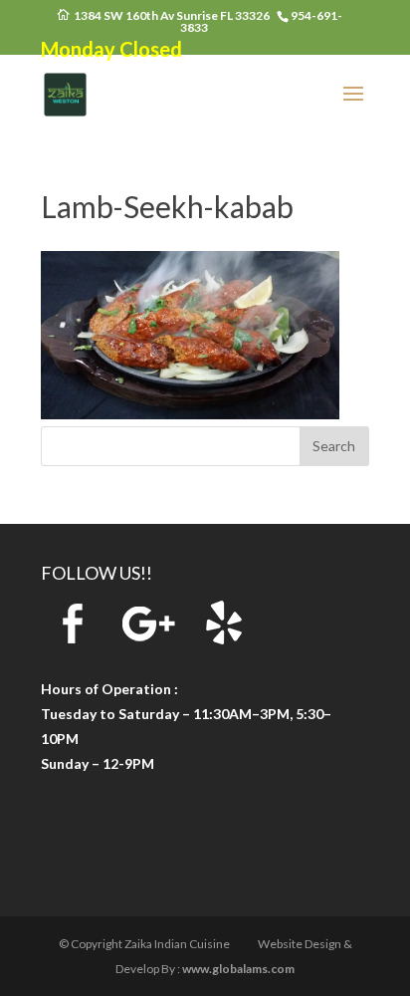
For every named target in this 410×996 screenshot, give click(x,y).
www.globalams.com (238, 968)
